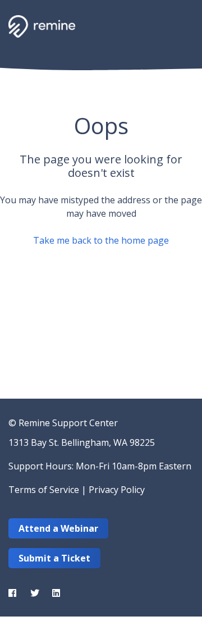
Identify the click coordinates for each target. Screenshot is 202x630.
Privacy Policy (117, 489)
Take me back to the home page (101, 240)
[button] (181, 25)
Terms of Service (43, 489)
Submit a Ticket (54, 558)
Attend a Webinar (58, 528)
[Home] (41, 26)
